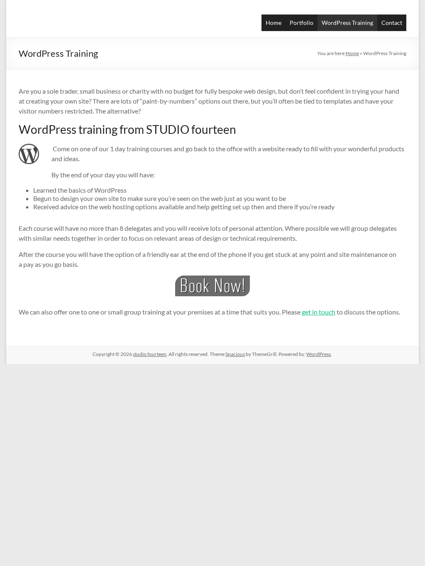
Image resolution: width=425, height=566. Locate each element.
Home (273, 22)
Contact (391, 22)
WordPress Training (347, 22)
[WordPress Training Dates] (212, 286)
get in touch (318, 312)
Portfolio (301, 22)
